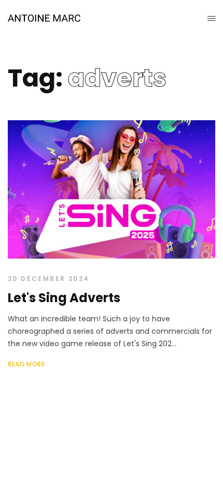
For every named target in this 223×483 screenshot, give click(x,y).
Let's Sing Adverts (64, 297)
